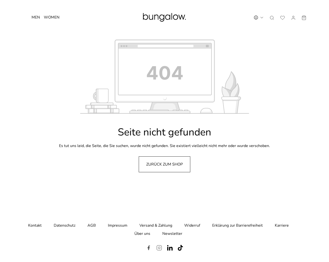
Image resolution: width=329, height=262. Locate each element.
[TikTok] (180, 248)
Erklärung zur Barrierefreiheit (237, 225)
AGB (91, 225)
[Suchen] (272, 17)
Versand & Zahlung (155, 225)
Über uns (142, 233)
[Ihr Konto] (293, 17)
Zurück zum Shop (164, 164)
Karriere (282, 225)
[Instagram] (159, 248)
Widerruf (192, 225)
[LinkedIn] (170, 248)
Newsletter (172, 233)
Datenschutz (64, 225)
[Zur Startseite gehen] (164, 17)
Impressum (117, 225)
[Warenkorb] (304, 17)
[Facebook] (148, 248)
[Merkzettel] (282, 17)
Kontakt (35, 225)
